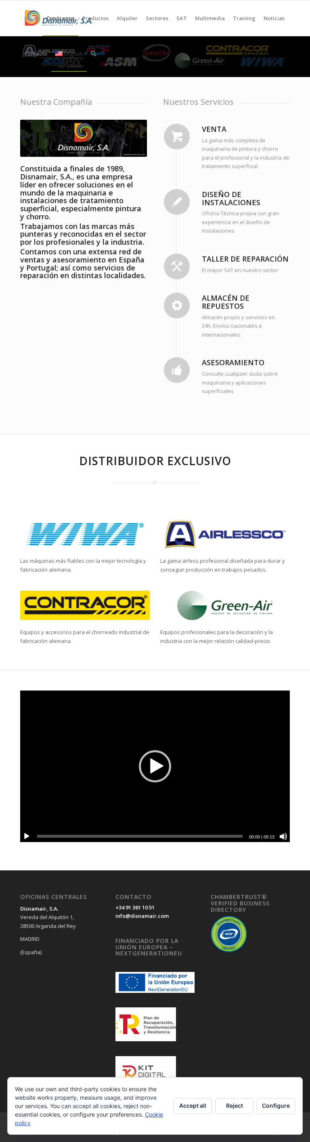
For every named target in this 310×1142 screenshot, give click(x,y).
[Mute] (283, 836)
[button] (155, 766)
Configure (276, 1105)
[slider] (140, 836)
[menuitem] (31, 18)
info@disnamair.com (142, 915)
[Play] (27, 836)
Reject (234, 1105)
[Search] (93, 53)
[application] (155, 766)
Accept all (192, 1105)
